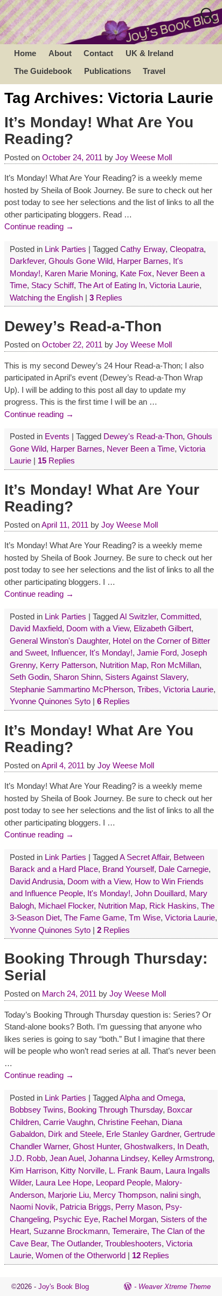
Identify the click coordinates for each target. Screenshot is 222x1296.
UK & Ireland (150, 53)
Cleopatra (187, 249)
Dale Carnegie (183, 869)
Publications (107, 71)
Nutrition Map (123, 665)
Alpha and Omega (151, 1097)
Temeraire (129, 1231)
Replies (105, 297)
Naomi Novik (33, 1206)
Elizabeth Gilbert (162, 628)
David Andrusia (36, 881)
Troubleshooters (133, 1243)
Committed (180, 616)
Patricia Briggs (85, 1206)
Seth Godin (29, 676)
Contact (98, 53)
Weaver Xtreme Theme (174, 1287)
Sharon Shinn (77, 676)
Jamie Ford (157, 652)
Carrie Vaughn (68, 1122)
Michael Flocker (66, 905)
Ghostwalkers (148, 1146)
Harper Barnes (143, 260)
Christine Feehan (127, 1122)
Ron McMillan (175, 665)
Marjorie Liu (68, 1194)
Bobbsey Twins (37, 1109)
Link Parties (65, 249)
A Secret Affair (144, 857)
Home (25, 53)
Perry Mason (138, 1206)
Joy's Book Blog (63, 1287)
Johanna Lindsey (118, 1158)
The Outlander (76, 1243)
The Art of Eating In (111, 285)
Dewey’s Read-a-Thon (83, 326)
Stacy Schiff (52, 285)
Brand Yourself (128, 869)
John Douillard (160, 893)
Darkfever (27, 260)
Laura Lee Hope (64, 1182)
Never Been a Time (141, 448)
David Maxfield (36, 628)
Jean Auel (67, 1158)
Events (57, 436)
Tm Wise (145, 917)
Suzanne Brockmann (70, 1231)
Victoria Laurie (174, 285)
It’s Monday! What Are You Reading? (98, 130)
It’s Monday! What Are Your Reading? (101, 498)
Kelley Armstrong (182, 1158)
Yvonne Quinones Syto (50, 701)
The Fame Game (94, 917)
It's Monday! (111, 652)
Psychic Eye (75, 1219)
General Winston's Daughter (59, 640)
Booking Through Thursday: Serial (105, 967)
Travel (154, 71)
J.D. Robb (27, 1158)
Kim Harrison (33, 1170)
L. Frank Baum (135, 1170)
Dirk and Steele (75, 1133)
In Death (192, 1146)
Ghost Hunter (96, 1146)
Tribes (148, 689)
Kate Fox (136, 273)
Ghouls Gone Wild (80, 260)
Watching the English (46, 297)
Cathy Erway (142, 249)
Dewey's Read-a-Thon (143, 436)
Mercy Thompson (124, 1194)
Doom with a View (97, 628)
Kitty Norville (82, 1170)
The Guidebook (43, 71)
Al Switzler (138, 616)
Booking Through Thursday (115, 1109)
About (60, 53)
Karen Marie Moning (80, 273)
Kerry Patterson (67, 665)
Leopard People (123, 1182)
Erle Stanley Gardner (142, 1133)
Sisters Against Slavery (145, 676)
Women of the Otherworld (81, 1255)
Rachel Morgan (129, 1219)
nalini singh (179, 1194)
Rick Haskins (173, 905)
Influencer (68, 652)
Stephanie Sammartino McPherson (71, 689)
